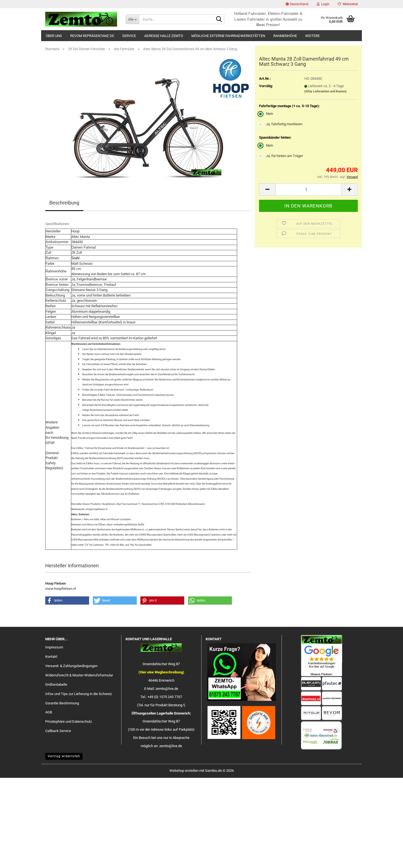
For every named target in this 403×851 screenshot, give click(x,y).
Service (129, 36)
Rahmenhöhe (285, 36)
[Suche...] (219, 19)
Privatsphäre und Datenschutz (68, 721)
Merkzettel (349, 4)
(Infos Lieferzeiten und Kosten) (325, 91)
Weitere (312, 36)
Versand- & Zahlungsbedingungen (71, 666)
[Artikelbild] (148, 117)
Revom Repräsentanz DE (92, 36)
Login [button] (325, 4)
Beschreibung (64, 203)
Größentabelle (56, 684)
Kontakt (51, 656)
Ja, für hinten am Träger (284, 156)
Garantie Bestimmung (62, 703)
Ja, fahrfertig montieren (284, 124)
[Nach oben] (388, 842)
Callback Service (58, 731)
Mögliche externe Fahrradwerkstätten (228, 36)
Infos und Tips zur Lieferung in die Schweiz (78, 694)
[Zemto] (81, 19)
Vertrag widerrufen (64, 756)
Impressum (54, 647)
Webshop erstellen (183, 771)
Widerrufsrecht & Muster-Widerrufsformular (79, 675)
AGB (48, 712)
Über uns (54, 36)
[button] (297, 4)
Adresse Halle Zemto (163, 36)
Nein (269, 114)
